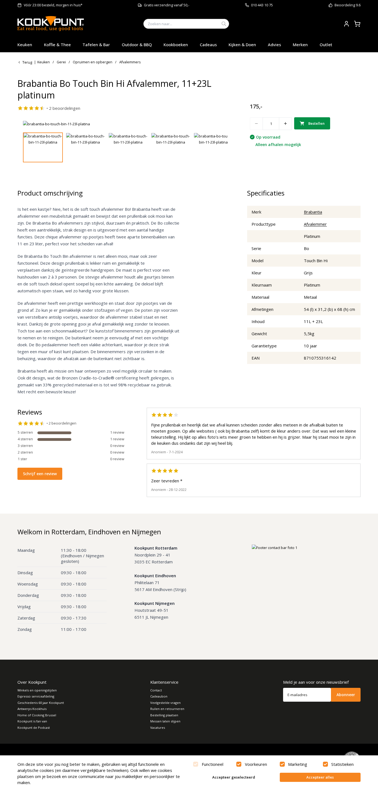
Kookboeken (176, 44)
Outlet (326, 44)
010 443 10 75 (262, 5)
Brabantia (313, 212)
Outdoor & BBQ (137, 44)
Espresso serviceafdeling (35, 696)
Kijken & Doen (242, 44)
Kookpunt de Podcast (33, 727)
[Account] (346, 23)
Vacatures (157, 727)
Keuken (24, 44)
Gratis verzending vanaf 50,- (166, 5)
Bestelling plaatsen (164, 715)
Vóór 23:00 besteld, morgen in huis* (53, 5)
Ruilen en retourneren (167, 709)
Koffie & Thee (57, 44)
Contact (156, 690)
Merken (300, 44)
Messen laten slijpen (165, 721)
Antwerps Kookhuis (31, 709)
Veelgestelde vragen (165, 703)
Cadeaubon (158, 696)
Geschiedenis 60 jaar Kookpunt (40, 703)
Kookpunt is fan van (32, 721)
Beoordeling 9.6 (348, 5)
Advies (274, 44)
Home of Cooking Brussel (36, 715)
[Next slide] (220, 124)
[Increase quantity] (285, 123)
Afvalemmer (315, 224)
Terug (27, 62)
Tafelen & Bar (96, 44)
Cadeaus (208, 44)
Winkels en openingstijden (37, 690)
